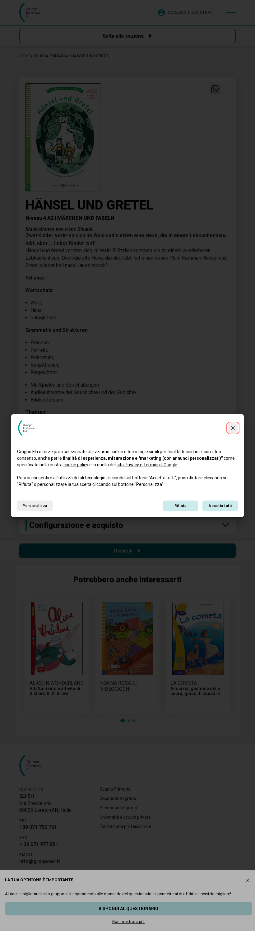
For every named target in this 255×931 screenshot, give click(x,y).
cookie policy (75, 464)
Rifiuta (180, 506)
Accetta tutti (220, 506)
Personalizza (34, 506)
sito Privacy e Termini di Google (147, 464)
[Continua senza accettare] (233, 428)
